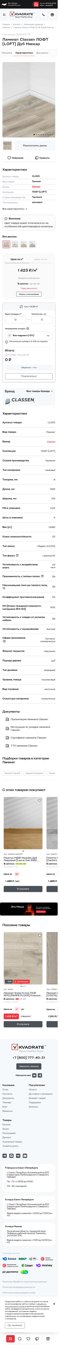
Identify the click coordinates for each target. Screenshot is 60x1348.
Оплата (33, 1089)
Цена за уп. (41, 259)
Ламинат (6, 27)
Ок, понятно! (15, 1325)
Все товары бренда (38, 391)
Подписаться (29, 376)
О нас (5, 1089)
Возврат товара (37, 1098)
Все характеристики (13, 209)
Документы (42, 53)
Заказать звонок (29, 1066)
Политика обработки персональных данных (24, 1281)
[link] (36, 4)
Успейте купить (10, 1146)
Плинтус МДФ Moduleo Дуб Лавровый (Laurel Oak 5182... (21, 859)
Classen (36, 186)
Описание (7, 53)
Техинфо (6, 1102)
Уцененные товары (12, 1141)
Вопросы (33, 1106)
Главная (6, 24)
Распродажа (9, 1133)
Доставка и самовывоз (40, 1094)
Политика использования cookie (19, 1292)
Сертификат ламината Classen (28, 737)
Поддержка (35, 1102)
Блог (4, 1106)
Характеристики (24, 53)
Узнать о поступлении (29, 294)
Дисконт (6, 1137)
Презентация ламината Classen (29, 719)
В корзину (23, 888)
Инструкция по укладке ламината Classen (30, 728)
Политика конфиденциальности (18, 1287)
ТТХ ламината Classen (24, 745)
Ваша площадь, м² (13, 314)
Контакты (7, 1094)
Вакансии (7, 1111)
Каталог (17, 24)
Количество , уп (39, 314)
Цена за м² (17, 259)
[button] (4, 15)
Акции (5, 1129)
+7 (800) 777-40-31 (29, 1058)
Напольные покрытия (33, 24)
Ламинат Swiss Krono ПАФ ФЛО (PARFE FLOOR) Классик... (23, 994)
